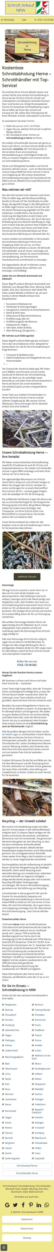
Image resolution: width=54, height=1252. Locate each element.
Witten (38, 1078)
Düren (8, 1122)
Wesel (8, 1078)
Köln (7, 1084)
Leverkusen (10, 1099)
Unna (7, 1073)
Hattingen (10, 1040)
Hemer (8, 1148)
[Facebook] (23, 1204)
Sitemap (27, 1237)
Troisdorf (39, 1127)
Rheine (8, 1127)
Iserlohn (39, 1117)
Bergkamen (10, 1004)
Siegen (8, 1117)
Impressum (27, 1219)
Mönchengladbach (14, 1057)
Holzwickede (41, 1143)
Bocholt (9, 1137)
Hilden (38, 1148)
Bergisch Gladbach (38, 1111)
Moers (38, 1063)
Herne (38, 1040)
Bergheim (10, 1143)
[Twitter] (15, 1204)
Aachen (38, 1094)
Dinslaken (40, 1014)
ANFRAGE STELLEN (27, 576)
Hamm (38, 1035)
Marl (7, 1063)
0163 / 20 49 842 (45, 19)
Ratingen (39, 1122)
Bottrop (9, 1009)
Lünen (38, 1050)
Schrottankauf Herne (27, 1165)
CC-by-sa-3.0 (43, 977)
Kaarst (8, 1153)
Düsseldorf (10, 1014)
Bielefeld (39, 1089)
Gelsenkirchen (12, 1030)
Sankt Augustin (12, 1158)
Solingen (39, 1099)
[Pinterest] (31, 1204)
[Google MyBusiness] (7, 1204)
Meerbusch (40, 1137)
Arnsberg (39, 1132)
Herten (8, 1045)
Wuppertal (40, 1084)
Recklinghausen (42, 1068)
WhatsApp (8, 19)
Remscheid (10, 1111)
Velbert (38, 1073)
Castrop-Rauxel (42, 1009)
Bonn (7, 1089)
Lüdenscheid (11, 1050)
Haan (37, 1153)
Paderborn (40, 1104)
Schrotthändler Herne (27, 1173)
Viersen (9, 1132)
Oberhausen (11, 1068)
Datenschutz (27, 1228)
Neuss (8, 1104)
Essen (38, 1025)
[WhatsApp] (46, 1204)
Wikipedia (7, 977)
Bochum (39, 1004)
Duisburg (9, 1025)
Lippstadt (39, 1158)
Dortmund (40, 1019)
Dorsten (9, 1019)
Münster (9, 1094)
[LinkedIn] (38, 1204)
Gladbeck (39, 1030)
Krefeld (38, 1045)
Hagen (8, 1035)
